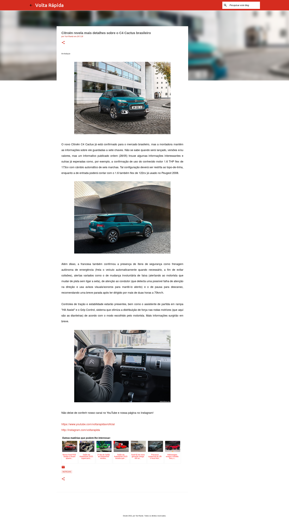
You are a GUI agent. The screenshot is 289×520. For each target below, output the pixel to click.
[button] (63, 43)
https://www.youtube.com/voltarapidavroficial (88, 424)
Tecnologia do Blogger (146, 509)
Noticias (67, 472)
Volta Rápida (49, 5)
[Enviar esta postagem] (63, 468)
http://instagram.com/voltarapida (80, 430)
